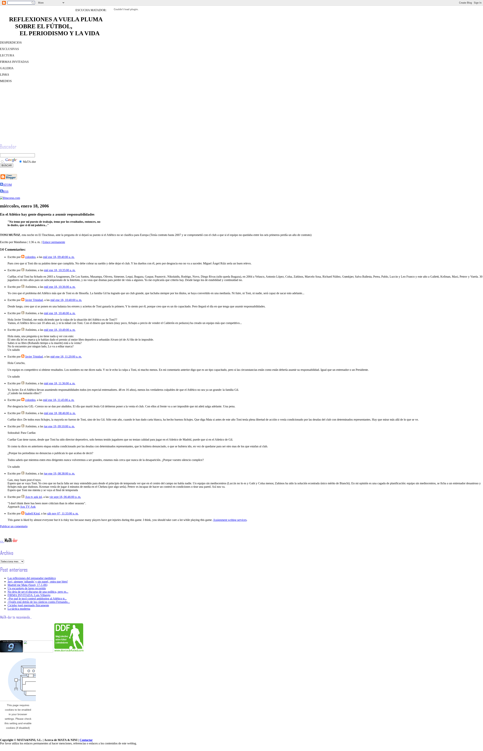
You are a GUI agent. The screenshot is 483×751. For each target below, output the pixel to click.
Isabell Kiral (32, 513)
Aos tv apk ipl (33, 496)
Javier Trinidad (34, 300)
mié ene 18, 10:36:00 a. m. (59, 286)
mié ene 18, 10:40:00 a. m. (66, 300)
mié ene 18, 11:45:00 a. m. (58, 400)
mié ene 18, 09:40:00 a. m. (59, 257)
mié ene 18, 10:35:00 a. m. (59, 270)
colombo (30, 257)
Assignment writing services (230, 519)
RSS (5, 191)
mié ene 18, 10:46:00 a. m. (59, 313)
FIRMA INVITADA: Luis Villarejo (29, 595)
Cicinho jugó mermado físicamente (28, 605)
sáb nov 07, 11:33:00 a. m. (62, 513)
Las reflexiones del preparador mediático (32, 578)
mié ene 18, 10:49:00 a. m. (59, 329)
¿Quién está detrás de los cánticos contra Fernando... (39, 602)
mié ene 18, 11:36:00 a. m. (59, 383)
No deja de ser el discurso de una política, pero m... (38, 591)
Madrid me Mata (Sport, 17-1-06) (27, 585)
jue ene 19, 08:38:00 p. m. (59, 473)
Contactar (86, 740)
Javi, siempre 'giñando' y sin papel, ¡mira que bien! (38, 581)
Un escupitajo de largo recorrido (27, 588)
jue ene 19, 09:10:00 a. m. (59, 426)
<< (2, 541)
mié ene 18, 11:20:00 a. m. (66, 356)
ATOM (7, 184)
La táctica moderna (19, 608)
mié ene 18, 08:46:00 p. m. (60, 413)
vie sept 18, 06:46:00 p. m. (65, 496)
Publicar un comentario (14, 526)
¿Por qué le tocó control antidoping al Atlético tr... (37, 598)
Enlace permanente (53, 242)
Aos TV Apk (28, 506)
